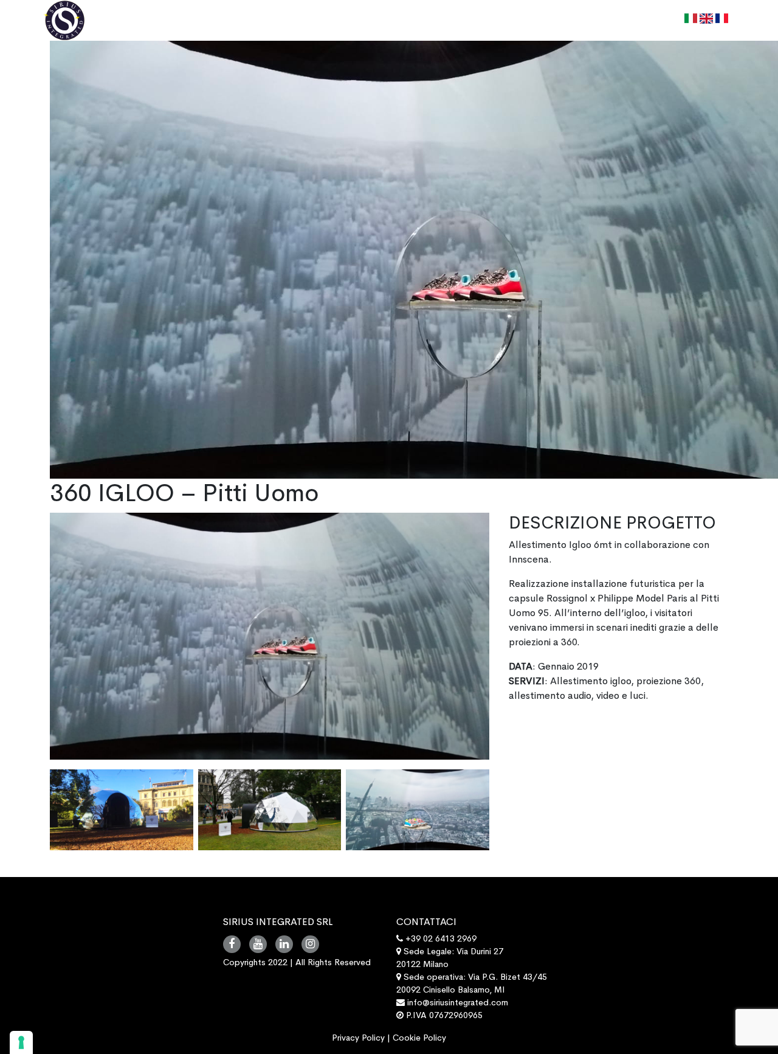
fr (727, 21)
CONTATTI (650, 21)
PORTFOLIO (481, 21)
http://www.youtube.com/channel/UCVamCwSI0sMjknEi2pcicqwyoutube (258, 944)
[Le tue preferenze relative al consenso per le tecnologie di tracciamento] (21, 1042)
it (695, 21)
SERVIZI (418, 21)
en (712, 21)
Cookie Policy (419, 1037)
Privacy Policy (358, 1037)
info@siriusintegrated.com (457, 1002)
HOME (367, 21)
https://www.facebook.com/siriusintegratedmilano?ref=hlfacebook (232, 944)
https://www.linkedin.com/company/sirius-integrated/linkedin (284, 944)
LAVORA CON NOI (567, 21)
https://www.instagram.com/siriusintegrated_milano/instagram (310, 944)
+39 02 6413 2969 (440, 938)
